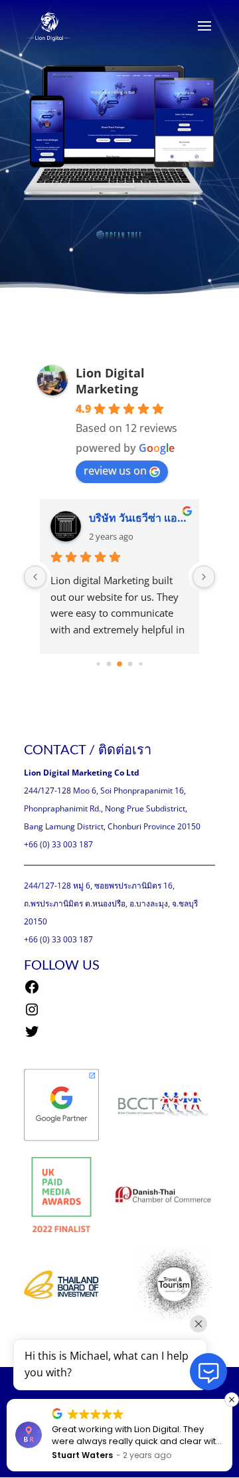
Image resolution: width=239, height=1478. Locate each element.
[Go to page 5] (140, 663)
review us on (115, 470)
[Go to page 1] (98, 663)
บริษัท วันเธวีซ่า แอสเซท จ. (139, 517)
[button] (231, 1399)
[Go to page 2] (109, 664)
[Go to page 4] (130, 664)
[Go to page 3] (119, 664)
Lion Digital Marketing (110, 381)
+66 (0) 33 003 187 (58, 844)
